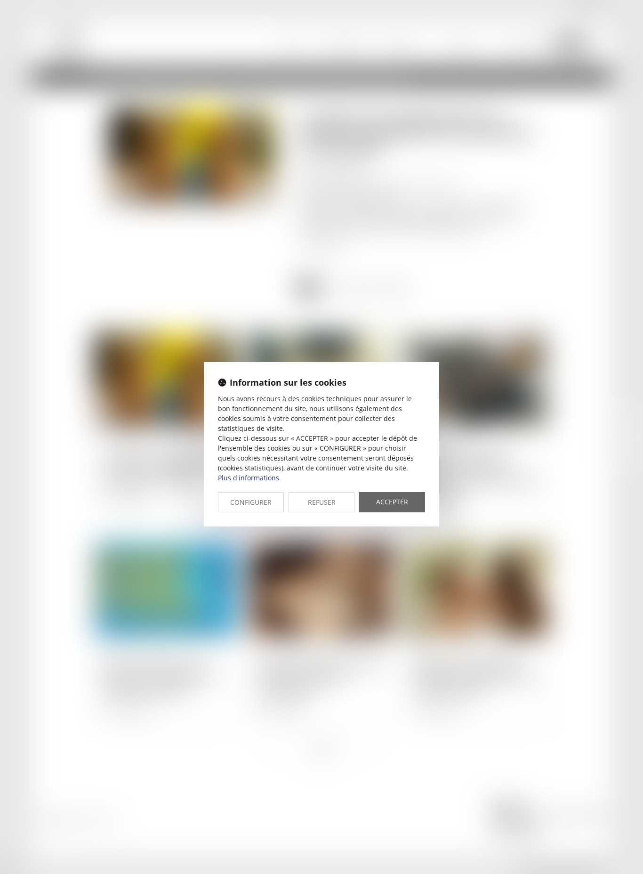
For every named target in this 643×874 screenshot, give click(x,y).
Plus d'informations (248, 477)
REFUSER (322, 502)
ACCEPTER (392, 501)
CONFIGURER (251, 502)
